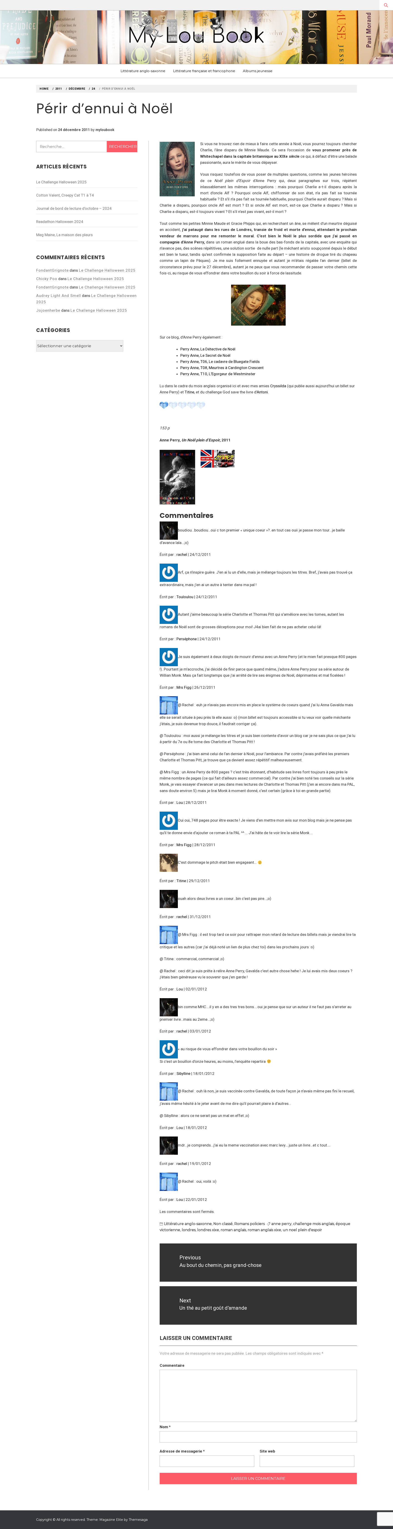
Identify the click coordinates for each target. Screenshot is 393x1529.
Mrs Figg (183, 687)
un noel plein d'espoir (302, 1230)
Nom (165, 1427)
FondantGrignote (52, 270)
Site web (267, 1451)
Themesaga (138, 1520)
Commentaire (172, 1365)
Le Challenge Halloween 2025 (61, 182)
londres (189, 1230)
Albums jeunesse (257, 71)
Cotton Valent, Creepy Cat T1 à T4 (65, 195)
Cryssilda (278, 386)
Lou (179, 802)
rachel (181, 554)
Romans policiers (249, 1224)
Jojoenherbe (48, 310)
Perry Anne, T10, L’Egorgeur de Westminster (217, 374)
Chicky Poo (46, 278)
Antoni (262, 392)
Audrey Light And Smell (58, 295)
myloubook (105, 130)
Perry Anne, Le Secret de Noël (205, 355)
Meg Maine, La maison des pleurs (64, 235)
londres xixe (208, 1230)
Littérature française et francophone (204, 71)
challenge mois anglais (313, 1224)
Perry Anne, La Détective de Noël (207, 349)
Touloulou (184, 597)
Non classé (223, 1224)
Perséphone (186, 639)
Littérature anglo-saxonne (143, 71)
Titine (189, 392)
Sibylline (183, 1073)
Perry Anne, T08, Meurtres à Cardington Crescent (222, 367)
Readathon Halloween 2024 (59, 221)
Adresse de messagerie (182, 1451)
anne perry (281, 1224)
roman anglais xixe (264, 1230)
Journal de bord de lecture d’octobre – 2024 (74, 208)
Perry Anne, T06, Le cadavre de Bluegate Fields (220, 361)
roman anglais (233, 1230)
